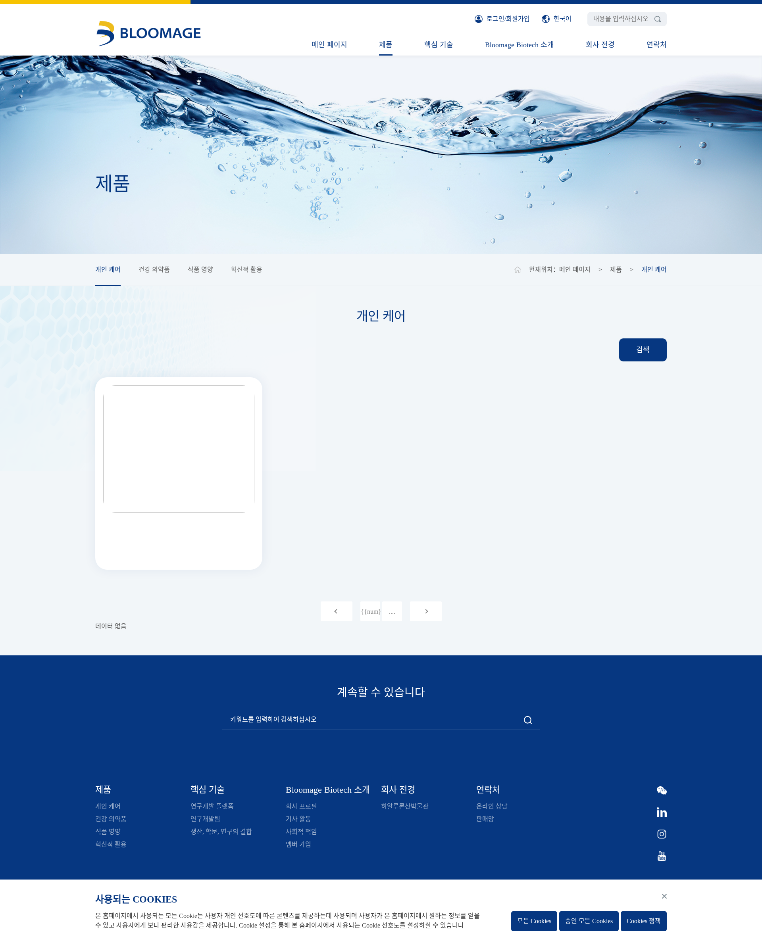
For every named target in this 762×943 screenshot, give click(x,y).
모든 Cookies (534, 921)
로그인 (495, 18)
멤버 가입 (298, 844)
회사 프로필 (301, 806)
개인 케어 (108, 269)
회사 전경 (600, 45)
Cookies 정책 (644, 921)
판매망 (485, 819)
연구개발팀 (205, 819)
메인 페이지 (329, 45)
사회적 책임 (301, 831)
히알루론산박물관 (405, 806)
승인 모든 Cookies (589, 921)
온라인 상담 (492, 806)
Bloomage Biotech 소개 (519, 45)
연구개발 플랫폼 (212, 806)
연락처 (657, 45)
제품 (386, 45)
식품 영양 (200, 269)
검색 (643, 350)
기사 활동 (298, 819)
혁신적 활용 (246, 269)
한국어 (563, 18)
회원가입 (518, 18)
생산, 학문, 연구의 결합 (221, 831)
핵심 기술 (438, 45)
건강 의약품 (154, 269)
